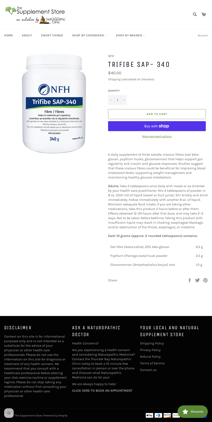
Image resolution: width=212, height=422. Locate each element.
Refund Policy (150, 357)
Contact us (148, 370)
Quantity (114, 90)
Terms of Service (152, 363)
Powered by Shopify (55, 415)
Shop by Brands (129, 35)
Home (8, 35)
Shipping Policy (152, 343)
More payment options (157, 136)
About (27, 35)
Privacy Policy (150, 350)
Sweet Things (52, 35)
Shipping (114, 79)
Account (203, 35)
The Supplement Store (28, 415)
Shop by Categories (88, 35)
